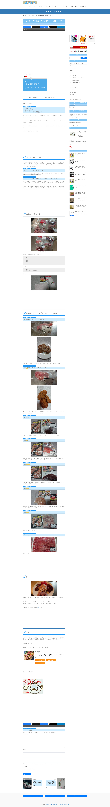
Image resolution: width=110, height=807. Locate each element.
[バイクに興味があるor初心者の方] (27, 782)
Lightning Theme (54, 804)
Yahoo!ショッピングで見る (40, 663)
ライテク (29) (72, 89)
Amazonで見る (40, 660)
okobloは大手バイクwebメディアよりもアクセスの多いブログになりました (80, 167)
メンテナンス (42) (73, 87)
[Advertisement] (44, 40)
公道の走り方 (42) (73, 92)
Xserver (24, 677)
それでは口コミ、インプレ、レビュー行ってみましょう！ (35, 87)
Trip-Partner (83, 122)
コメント (25, 734)
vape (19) (71, 70)
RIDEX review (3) (73, 68)
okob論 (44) (72, 65)
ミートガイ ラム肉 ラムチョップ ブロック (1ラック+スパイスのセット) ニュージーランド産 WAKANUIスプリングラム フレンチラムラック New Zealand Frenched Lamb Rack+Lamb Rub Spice (49, 654)
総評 (25, 88)
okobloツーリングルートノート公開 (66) (77, 63)
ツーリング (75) (73, 75)
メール (25, 754)
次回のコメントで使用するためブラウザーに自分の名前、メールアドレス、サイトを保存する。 (42, 763)
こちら (38, 607)
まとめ (26, 90)
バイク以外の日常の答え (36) (75, 82)
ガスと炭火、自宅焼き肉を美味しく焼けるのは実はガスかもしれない (80, 206)
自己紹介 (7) (72, 94)
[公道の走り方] (61, 782)
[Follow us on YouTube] (70, 147)
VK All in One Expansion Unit (63, 804)
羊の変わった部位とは (29, 85)
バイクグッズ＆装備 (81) (74, 80)
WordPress (47, 804)
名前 (24, 749)
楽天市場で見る (50, 660)
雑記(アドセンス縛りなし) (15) (75, 99)
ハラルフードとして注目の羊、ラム (31, 84)
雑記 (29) (71, 97)
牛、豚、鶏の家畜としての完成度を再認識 (32, 83)
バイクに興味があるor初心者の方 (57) (77, 77)
